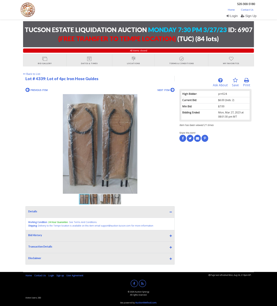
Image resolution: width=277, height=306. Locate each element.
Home (231, 9)
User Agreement (74, 275)
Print (246, 85)
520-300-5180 (246, 4)
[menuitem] (231, 9)
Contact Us (247, 9)
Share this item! (187, 132)
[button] (171, 97)
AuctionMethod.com (145, 302)
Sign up (60, 275)
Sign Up (250, 16)
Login (234, 16)
